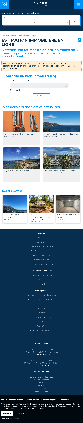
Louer (17, 13)
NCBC (41, 383)
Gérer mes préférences (10, 419)
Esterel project (41, 391)
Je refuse (21, 413)
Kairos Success (41, 388)
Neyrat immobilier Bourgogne (41, 377)
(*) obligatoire (16, 90)
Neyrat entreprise (41, 380)
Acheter (7, 13)
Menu (78, 4)
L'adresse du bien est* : (20, 81)
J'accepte (7, 413)
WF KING (41, 385)
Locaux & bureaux (32, 13)
